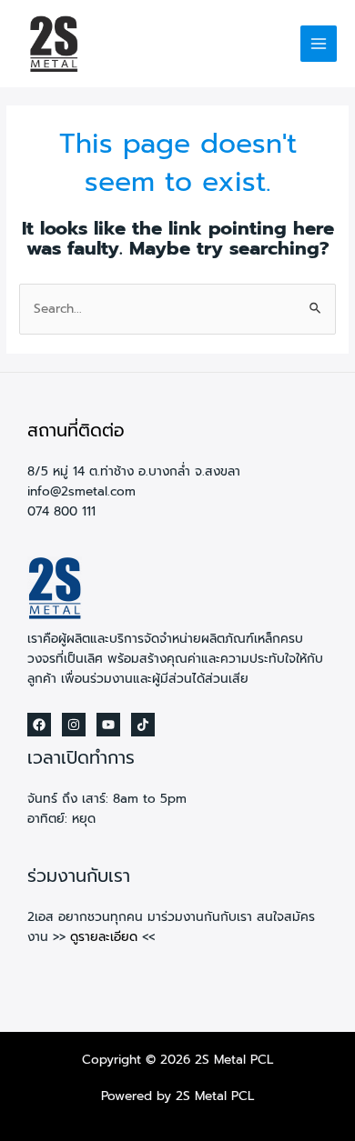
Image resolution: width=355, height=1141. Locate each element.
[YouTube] (108, 724)
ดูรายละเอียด (103, 936)
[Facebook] (39, 724)
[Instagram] (74, 724)
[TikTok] (143, 724)
